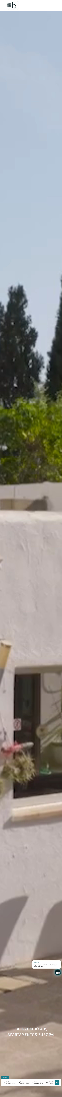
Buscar (57, 1083)
